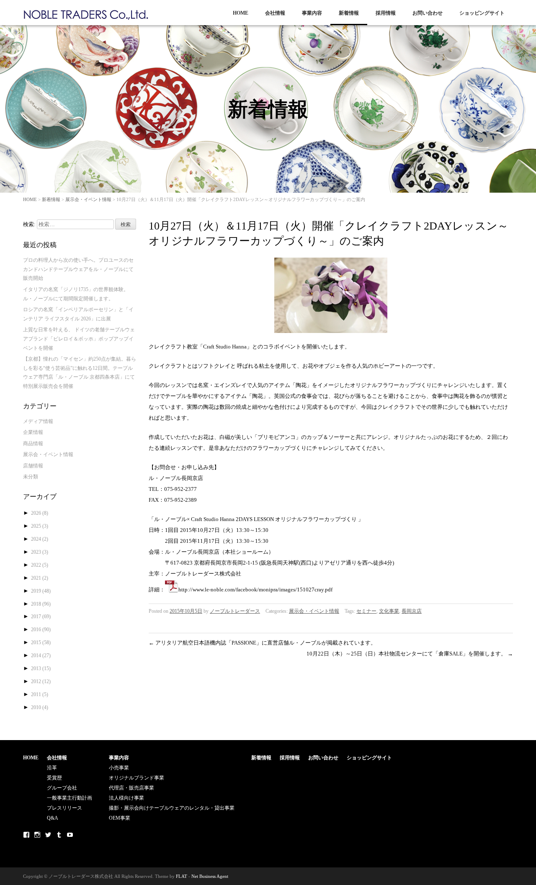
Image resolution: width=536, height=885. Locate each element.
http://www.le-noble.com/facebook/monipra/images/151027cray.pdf (255, 589)
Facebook (26, 834)
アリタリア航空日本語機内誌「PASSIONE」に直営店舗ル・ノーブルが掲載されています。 (262, 643)
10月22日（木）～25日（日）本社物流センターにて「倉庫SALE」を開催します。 (410, 653)
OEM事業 (119, 818)
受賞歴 (54, 778)
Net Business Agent (209, 876)
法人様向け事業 (126, 798)
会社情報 (275, 13)
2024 (39, 539)
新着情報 (349, 13)
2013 (41, 668)
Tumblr (59, 834)
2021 (39, 578)
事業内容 (312, 13)
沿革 (52, 768)
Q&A (52, 818)
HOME (240, 13)
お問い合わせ (427, 13)
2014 (41, 655)
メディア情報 (38, 421)
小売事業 (119, 768)
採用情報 (386, 13)
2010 (39, 707)
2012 (41, 681)
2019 (41, 591)
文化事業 (389, 611)
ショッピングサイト (482, 13)
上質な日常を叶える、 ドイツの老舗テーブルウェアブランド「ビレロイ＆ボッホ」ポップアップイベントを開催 (79, 339)
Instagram (37, 834)
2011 (39, 694)
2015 (41, 642)
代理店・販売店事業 (131, 788)
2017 (41, 616)
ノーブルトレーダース (235, 611)
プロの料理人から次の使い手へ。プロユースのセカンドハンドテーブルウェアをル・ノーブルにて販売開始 (78, 269)
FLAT (181, 876)
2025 (39, 526)
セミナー (366, 611)
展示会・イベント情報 (88, 199)
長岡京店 (412, 611)
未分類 (30, 477)
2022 (39, 565)
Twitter (48, 834)
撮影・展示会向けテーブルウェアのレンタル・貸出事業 (171, 808)
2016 (41, 629)
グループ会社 (62, 788)
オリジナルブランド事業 (136, 778)
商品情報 (33, 443)
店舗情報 (33, 466)
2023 (39, 552)
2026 (39, 513)
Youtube (70, 834)
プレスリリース (64, 808)
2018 (41, 604)
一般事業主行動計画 (69, 798)
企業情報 (33, 432)
